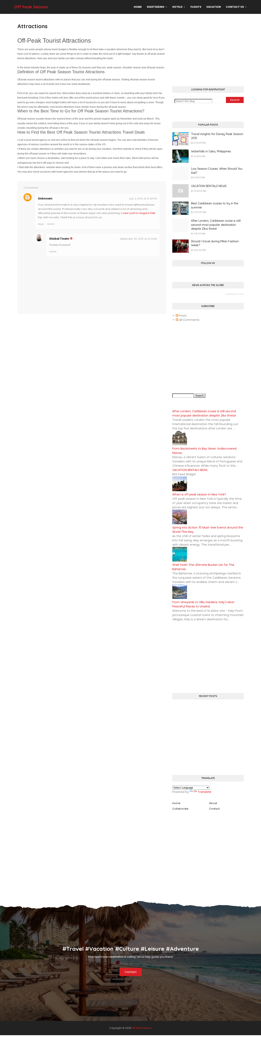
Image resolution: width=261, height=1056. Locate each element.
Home (176, 803)
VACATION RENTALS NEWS (209, 186)
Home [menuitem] (138, 7)
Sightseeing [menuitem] (155, 7)
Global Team (59, 239)
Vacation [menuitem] (213, 7)
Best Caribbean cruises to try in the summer (214, 205)
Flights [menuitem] (195, 7)
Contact (214, 809)
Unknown (45, 198)
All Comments (188, 320)
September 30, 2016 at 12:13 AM (138, 238)
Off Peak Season (31, 6)
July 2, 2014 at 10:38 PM (143, 198)
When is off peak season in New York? (199, 494)
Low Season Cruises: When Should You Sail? (216, 171)
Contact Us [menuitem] (235, 7)
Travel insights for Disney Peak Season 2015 (217, 136)
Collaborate (180, 809)
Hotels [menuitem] (177, 7)
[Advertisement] (208, 50)
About (213, 803)
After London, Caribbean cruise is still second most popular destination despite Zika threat (216, 224)
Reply (41, 224)
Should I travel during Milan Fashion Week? (215, 243)
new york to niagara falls (139, 213)
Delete (50, 224)
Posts (182, 316)
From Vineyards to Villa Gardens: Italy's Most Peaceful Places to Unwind (203, 604)
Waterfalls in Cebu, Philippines (211, 151)
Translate (204, 792)
